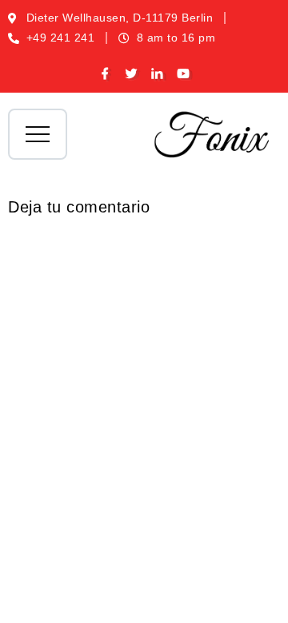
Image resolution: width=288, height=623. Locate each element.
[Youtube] (183, 74)
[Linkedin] (157, 74)
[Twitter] (131, 74)
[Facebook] (105, 74)
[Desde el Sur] (212, 134)
